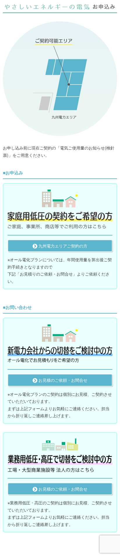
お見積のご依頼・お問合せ (62, 380)
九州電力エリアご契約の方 (62, 246)
